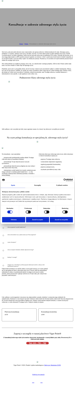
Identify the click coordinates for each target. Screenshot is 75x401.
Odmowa (14, 219)
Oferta (26, 44)
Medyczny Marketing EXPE (52, 365)
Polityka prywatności (38, 374)
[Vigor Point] (37, 362)
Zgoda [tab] (13, 185)
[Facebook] (33, 381)
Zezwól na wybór (37, 219)
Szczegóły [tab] (37, 185)
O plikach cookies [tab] (62, 185)
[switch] (28, 211)
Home (21, 44)
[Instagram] (41, 381)
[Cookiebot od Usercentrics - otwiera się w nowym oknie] (65, 180)
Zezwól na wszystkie (61, 219)
